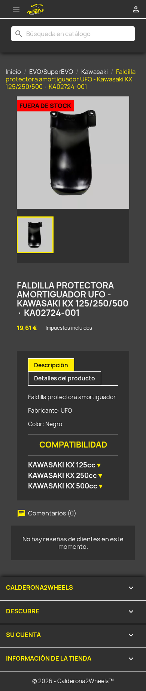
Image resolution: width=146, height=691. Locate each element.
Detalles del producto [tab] (64, 378)
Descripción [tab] (51, 365)
